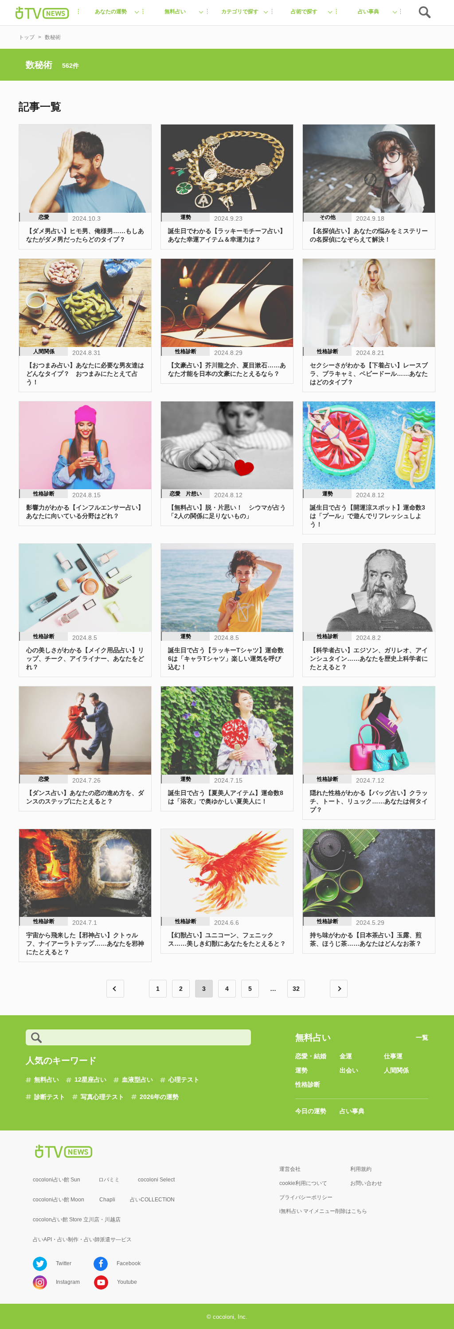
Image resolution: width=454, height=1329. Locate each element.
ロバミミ (109, 1180)
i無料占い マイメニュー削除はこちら (323, 1211)
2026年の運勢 (159, 1096)
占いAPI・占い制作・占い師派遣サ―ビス (82, 1239)
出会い (349, 1070)
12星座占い (90, 1079)
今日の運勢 (310, 1111)
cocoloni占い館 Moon (58, 1199)
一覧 (422, 1037)
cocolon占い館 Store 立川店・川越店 (77, 1219)
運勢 (301, 1070)
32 (296, 988)
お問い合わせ (366, 1183)
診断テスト (49, 1096)
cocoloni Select (156, 1180)
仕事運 (393, 1056)
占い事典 (352, 1111)
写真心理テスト (102, 1096)
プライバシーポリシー (306, 1197)
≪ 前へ (115, 989)
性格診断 (307, 1084)
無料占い (46, 1079)
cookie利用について (303, 1183)
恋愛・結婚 (310, 1056)
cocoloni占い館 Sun (56, 1180)
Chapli (107, 1199)
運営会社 (290, 1169)
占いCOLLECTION (152, 1199)
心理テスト (184, 1079)
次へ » (339, 989)
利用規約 (361, 1169)
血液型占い (137, 1079)
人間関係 (396, 1070)
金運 (346, 1056)
